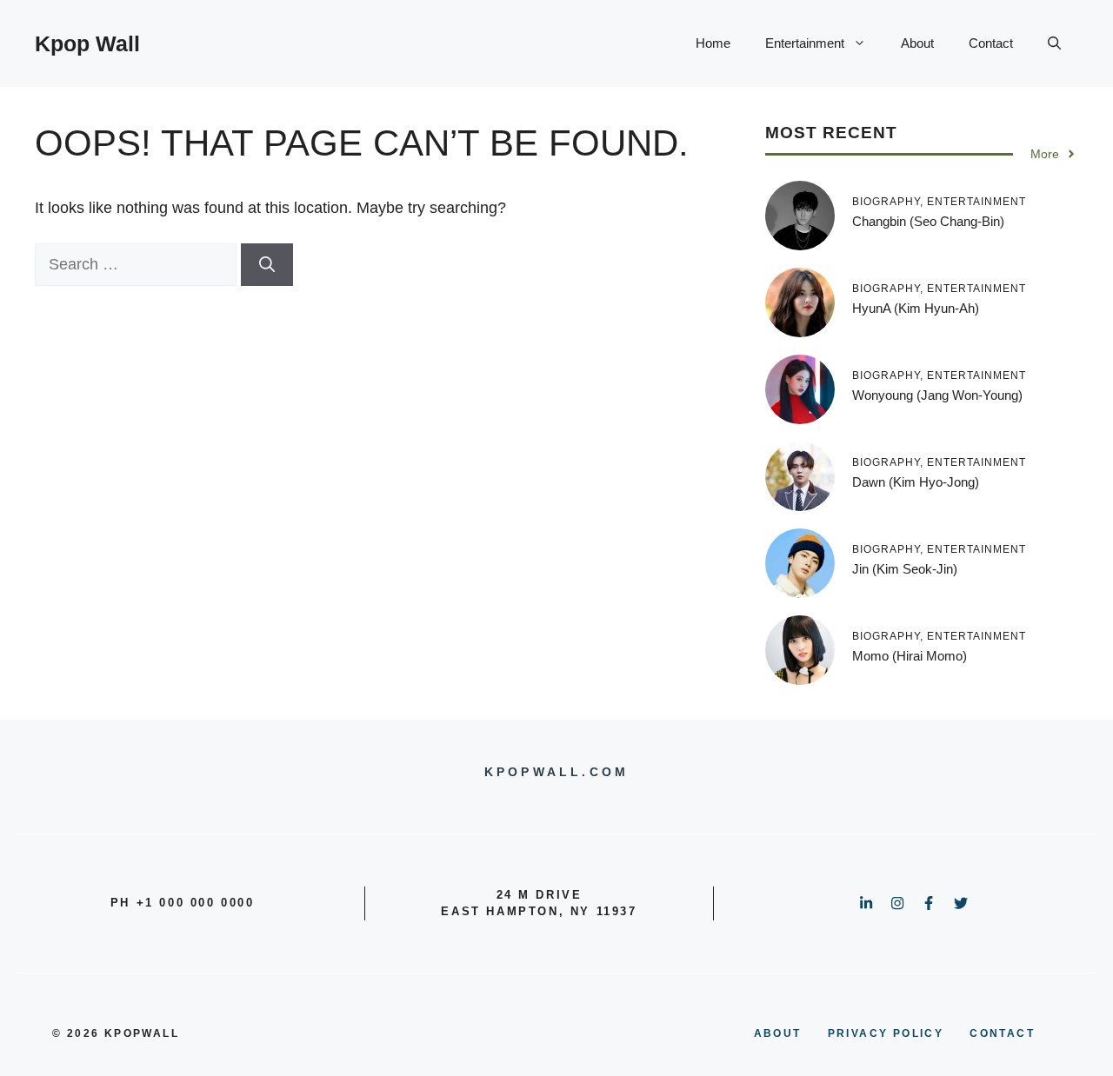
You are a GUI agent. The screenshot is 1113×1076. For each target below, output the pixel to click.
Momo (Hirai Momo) (909, 655)
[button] (1054, 43)
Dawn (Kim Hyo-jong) (915, 482)
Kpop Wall (87, 43)
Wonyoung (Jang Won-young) (937, 395)
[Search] (267, 264)
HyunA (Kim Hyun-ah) (915, 308)
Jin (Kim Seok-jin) (904, 568)
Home (713, 43)
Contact (991, 43)
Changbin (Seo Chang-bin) (928, 221)
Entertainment (804, 43)
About (917, 43)
